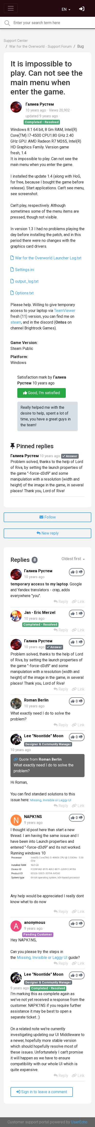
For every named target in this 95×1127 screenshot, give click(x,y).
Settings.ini (24, 269)
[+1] (73, 572)
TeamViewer (64, 310)
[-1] (81, 572)
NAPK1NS (33, 816)
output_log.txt (26, 281)
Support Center (16, 41)
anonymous (34, 922)
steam (15, 322)
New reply (49, 533)
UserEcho (79, 1122)
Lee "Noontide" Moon (43, 736)
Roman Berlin (36, 700)
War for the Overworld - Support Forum (40, 47)
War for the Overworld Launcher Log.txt (47, 258)
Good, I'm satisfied (43, 393)
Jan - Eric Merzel (39, 612)
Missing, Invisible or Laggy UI (50, 800)
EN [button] (64, 9)
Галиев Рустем (40, 104)
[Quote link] (16, 759)
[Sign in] (82, 9)
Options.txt (24, 293)
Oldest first (72, 558)
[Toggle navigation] (11, 8)
